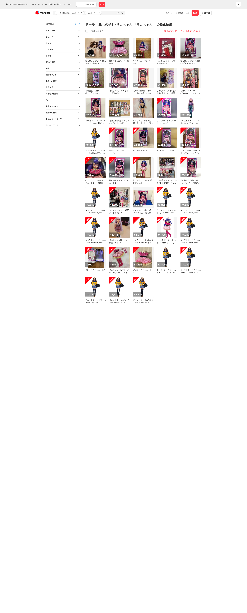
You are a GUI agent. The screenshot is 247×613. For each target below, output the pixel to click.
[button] (82, 13)
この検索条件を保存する (191, 31)
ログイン (169, 12)
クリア (77, 24)
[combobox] (89, 13)
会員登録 (179, 12)
